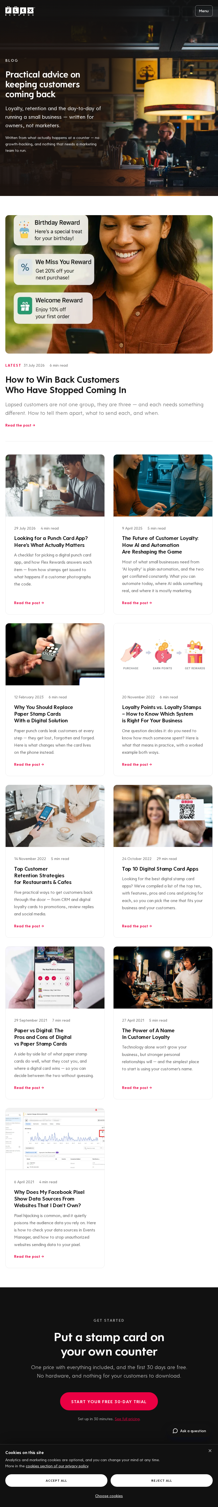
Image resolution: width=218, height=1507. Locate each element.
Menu (204, 10)
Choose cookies (109, 1495)
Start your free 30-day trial (108, 1401)
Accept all (56, 1480)
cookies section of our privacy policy (57, 1465)
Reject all (161, 1480)
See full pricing (127, 1418)
